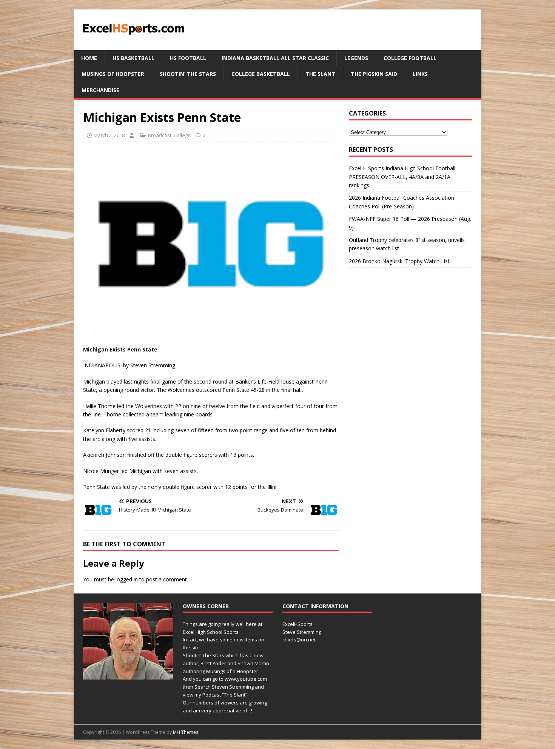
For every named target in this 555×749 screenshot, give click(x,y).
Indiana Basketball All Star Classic (275, 58)
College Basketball (260, 73)
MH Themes (185, 732)
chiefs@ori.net (299, 639)
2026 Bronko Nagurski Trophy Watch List (400, 261)
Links (420, 73)
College (182, 135)
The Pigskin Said (374, 73)
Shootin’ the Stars (188, 73)
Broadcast (159, 135)
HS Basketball (133, 58)
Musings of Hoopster (113, 73)
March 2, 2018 (109, 135)
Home (89, 58)
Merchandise (100, 90)
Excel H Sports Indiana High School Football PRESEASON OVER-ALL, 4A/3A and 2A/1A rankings (402, 177)
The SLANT (320, 73)
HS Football (188, 58)
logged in (127, 579)
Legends (356, 58)
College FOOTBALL (410, 58)
